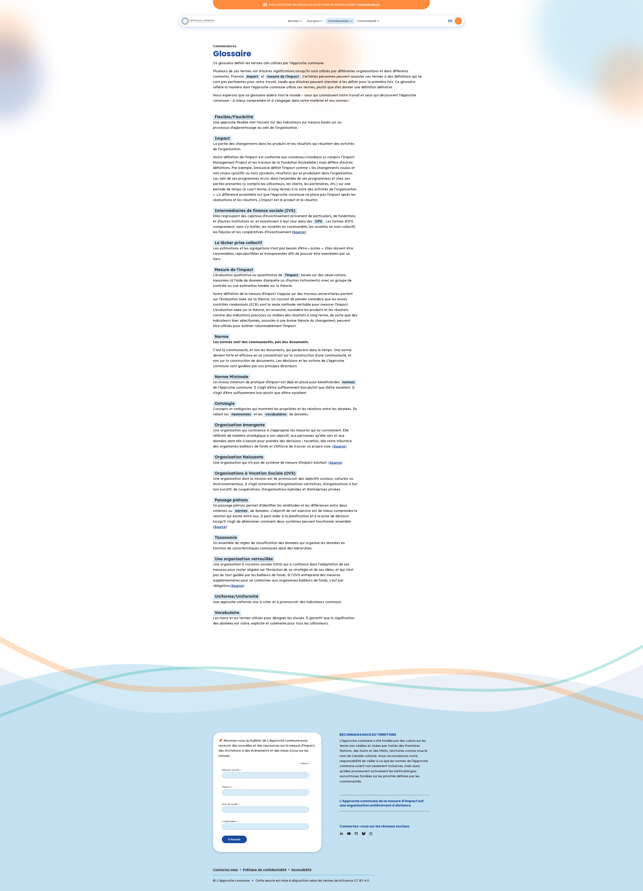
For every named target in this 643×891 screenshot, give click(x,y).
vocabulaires (276, 414)
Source (299, 232)
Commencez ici (368, 5)
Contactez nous (225, 870)
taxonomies (241, 414)
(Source (236, 586)
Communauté (366, 21)
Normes (293, 21)
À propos (313, 21)
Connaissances (338, 21)
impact (252, 76)
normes (348, 382)
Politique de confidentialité (265, 870)
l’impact (291, 275)
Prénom (227, 787)
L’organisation (230, 821)
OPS (318, 221)
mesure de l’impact (283, 76)
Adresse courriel (231, 770)
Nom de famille (231, 804)
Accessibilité (301, 870)
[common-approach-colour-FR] (201, 21)
